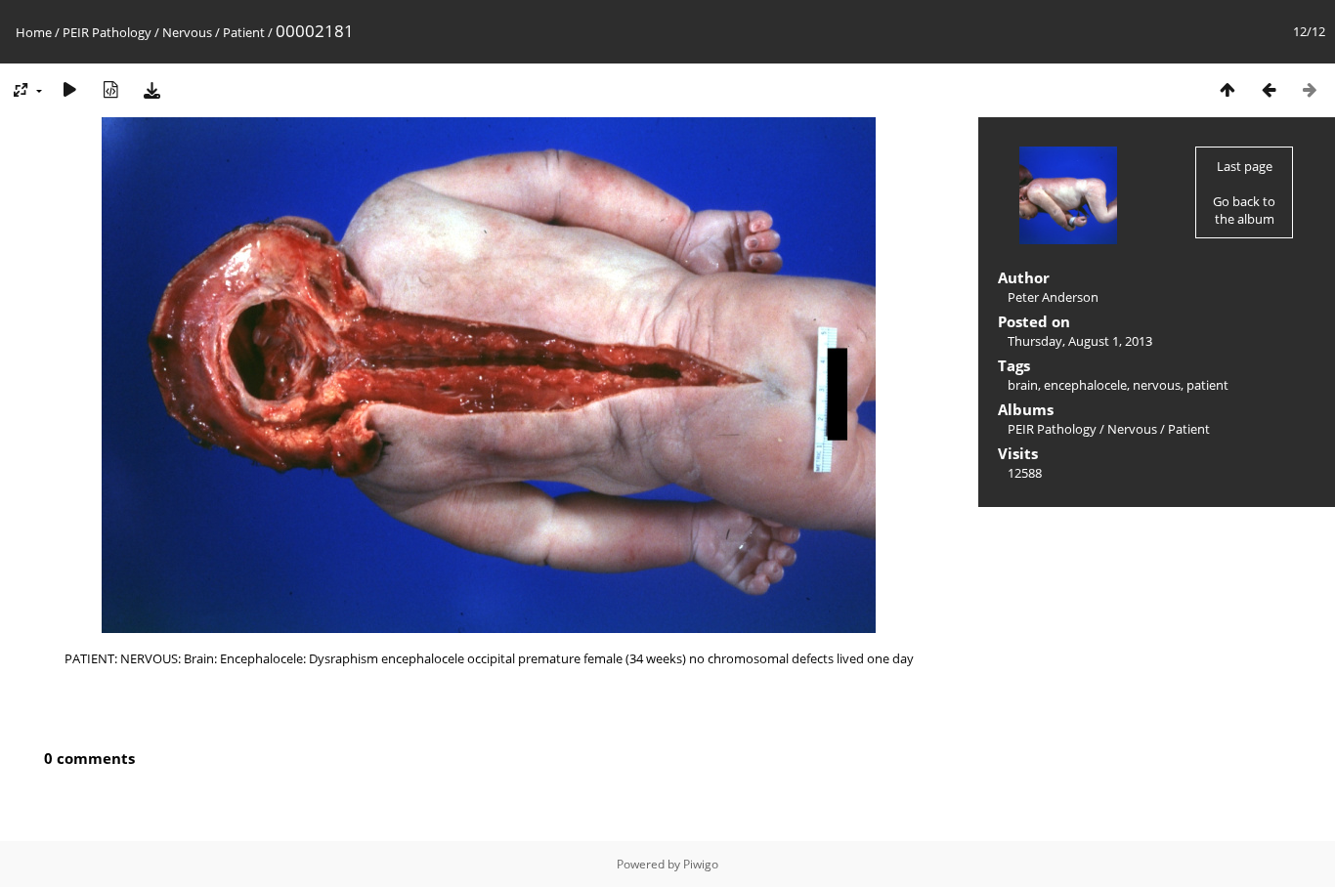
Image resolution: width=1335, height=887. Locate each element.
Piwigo (700, 864)
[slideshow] (69, 89)
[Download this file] (151, 89)
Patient (244, 32)
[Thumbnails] (1227, 89)
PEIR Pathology (107, 32)
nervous (1157, 385)
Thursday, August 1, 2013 (1080, 341)
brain (1023, 385)
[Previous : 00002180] (1268, 89)
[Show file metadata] (110, 89)
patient (1207, 385)
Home (34, 32)
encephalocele (1085, 385)
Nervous (187, 32)
